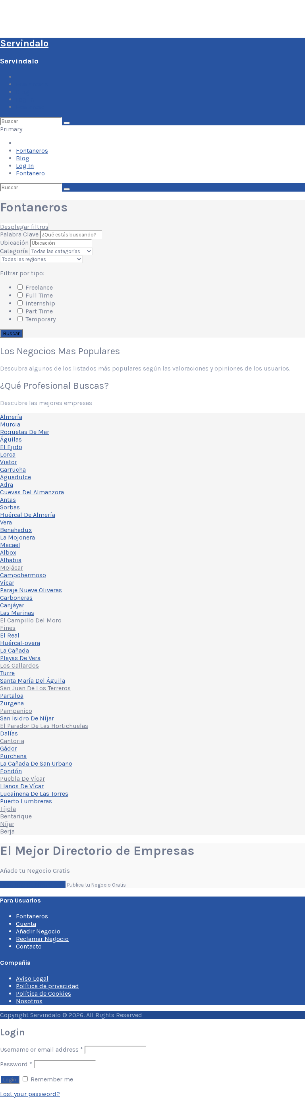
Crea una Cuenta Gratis (33, 884)
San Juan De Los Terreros (35, 688)
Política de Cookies (43, 993)
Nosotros (29, 1001)
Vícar (7, 582)
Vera (6, 522)
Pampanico (16, 710)
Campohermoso (23, 575)
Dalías (9, 733)
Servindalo (24, 43)
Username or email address (41, 1049)
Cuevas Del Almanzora (32, 492)
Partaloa (11, 695)
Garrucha (13, 469)
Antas (8, 499)
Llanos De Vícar (22, 786)
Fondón (11, 771)
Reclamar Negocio (42, 939)
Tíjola (8, 808)
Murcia (10, 424)
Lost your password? (30, 1094)
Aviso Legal (32, 978)
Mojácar (11, 567)
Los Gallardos (19, 665)
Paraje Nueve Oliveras (31, 590)
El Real (9, 635)
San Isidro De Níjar (27, 718)
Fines (7, 628)
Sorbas (10, 507)
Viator (8, 462)
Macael (10, 545)
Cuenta (26, 923)
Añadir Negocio (38, 931)
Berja (7, 831)
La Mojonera (17, 537)
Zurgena (12, 703)
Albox (8, 552)
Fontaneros (32, 84)
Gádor (8, 748)
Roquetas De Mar (24, 432)
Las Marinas (17, 612)
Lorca (7, 454)
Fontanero (30, 107)
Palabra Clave (20, 234)
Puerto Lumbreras (26, 801)
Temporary (40, 319)
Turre (7, 673)
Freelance (38, 287)
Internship (39, 303)
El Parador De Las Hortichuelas (44, 726)
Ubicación (14, 242)
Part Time (38, 311)
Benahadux (16, 530)
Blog (22, 92)
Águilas (11, 439)
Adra (6, 484)
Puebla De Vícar (22, 778)
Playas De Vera (20, 658)
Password (16, 1064)
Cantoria (12, 741)
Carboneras (16, 597)
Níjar (7, 824)
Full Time (38, 295)
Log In (25, 99)
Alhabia (10, 560)
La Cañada (14, 650)
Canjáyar (12, 605)
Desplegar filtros (24, 226)
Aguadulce (15, 477)
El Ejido (11, 447)
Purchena (13, 756)
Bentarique (16, 816)
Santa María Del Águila (32, 680)
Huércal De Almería (27, 514)
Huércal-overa (20, 643)
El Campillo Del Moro (31, 620)
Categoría (14, 251)
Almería (11, 416)
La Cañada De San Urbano (36, 763)
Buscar (11, 333)
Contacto (29, 946)
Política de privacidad (47, 986)
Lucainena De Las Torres (34, 793)
